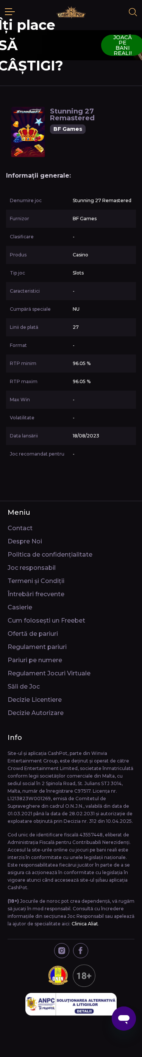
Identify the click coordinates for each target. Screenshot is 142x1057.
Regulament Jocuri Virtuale (49, 673)
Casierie (20, 607)
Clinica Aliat (85, 924)
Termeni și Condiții (36, 580)
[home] (71, 12)
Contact (20, 528)
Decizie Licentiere (35, 699)
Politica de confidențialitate (50, 554)
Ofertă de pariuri (33, 633)
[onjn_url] (71, 975)
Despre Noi (25, 541)
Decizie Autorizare (36, 712)
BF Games (67, 129)
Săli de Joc (24, 686)
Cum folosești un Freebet (46, 620)
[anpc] (71, 1004)
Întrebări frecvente (36, 594)
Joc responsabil (32, 567)
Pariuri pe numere (35, 660)
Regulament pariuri (37, 646)
